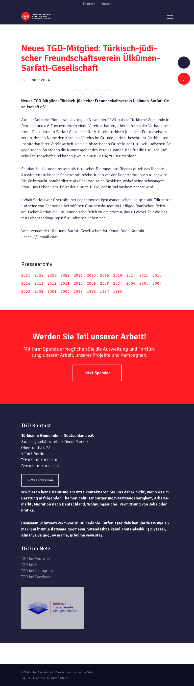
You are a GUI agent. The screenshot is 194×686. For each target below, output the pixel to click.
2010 (78, 283)
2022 (65, 275)
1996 (117, 291)
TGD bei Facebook (36, 576)
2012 (52, 283)
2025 (25, 275)
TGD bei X (29, 564)
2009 (91, 283)
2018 (117, 275)
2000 (65, 291)
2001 (52, 291)
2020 (91, 275)
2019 (104, 275)
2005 (144, 283)
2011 (65, 283)
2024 (38, 275)
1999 (78, 291)
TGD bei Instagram (37, 570)
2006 (130, 283)
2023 (52, 275)
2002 (38, 291)
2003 (25, 291)
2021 (78, 275)
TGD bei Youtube (35, 558)
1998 (91, 291)
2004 (157, 283)
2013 (38, 283)
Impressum (42, 678)
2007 (117, 283)
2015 (157, 275)
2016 (144, 275)
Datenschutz (59, 678)
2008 (104, 283)
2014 (25, 283)
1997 (104, 291)
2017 (130, 275)
